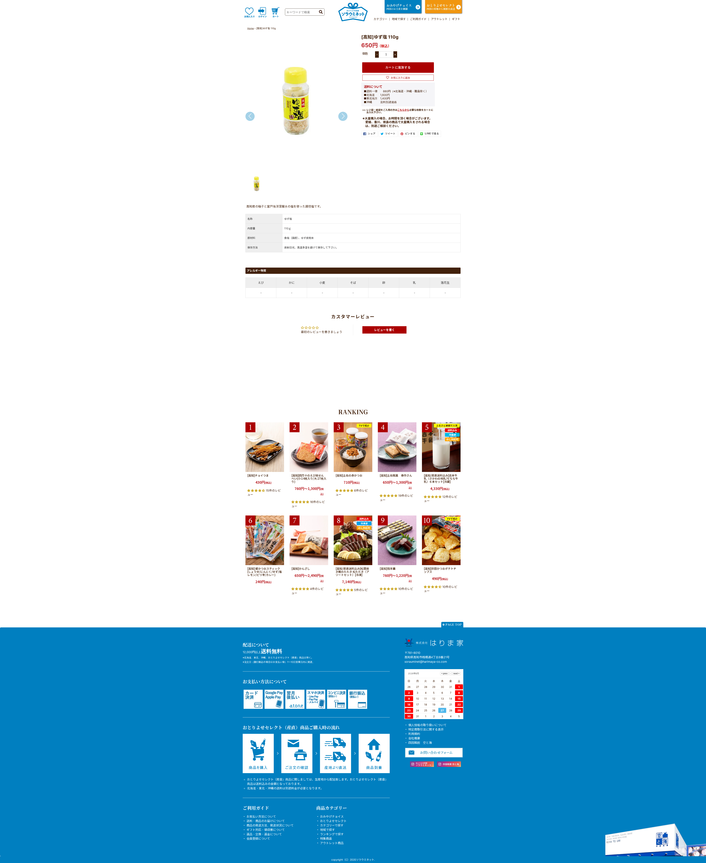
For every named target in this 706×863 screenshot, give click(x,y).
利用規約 (414, 734)
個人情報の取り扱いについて (427, 725)
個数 (365, 53)
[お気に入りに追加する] (280, 468)
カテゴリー (380, 19)
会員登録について (258, 838)
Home (250, 28)
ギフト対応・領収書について (266, 830)
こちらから (403, 109)
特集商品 (326, 838)
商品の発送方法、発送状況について (270, 825)
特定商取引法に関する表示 (426, 729)
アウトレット (439, 19)
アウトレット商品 (332, 843)
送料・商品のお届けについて (266, 821)
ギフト (456, 19)
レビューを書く (384, 330)
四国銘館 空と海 (420, 742)
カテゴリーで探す (331, 825)
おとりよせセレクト (333, 821)
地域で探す (399, 19)
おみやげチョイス (332, 816)
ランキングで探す (332, 834)
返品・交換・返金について (264, 834)
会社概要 (414, 738)
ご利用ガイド (418, 19)
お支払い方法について (261, 816)
